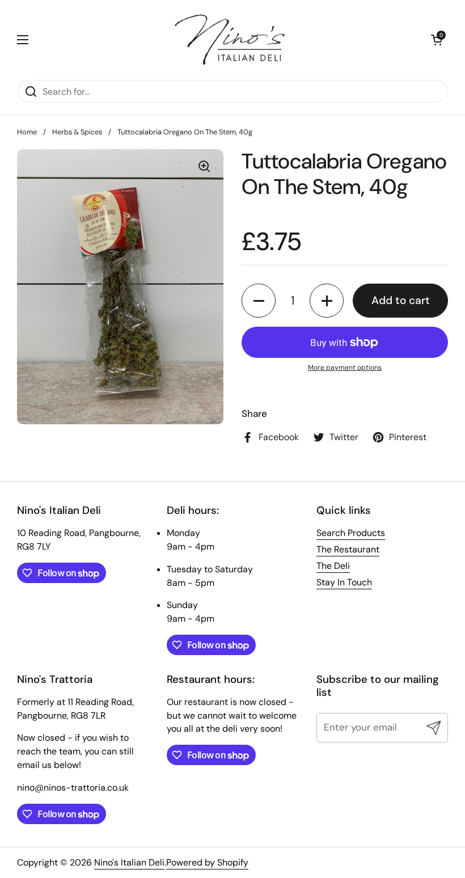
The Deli (333, 566)
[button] (436, 39)
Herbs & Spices (77, 132)
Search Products (350, 533)
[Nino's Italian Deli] (229, 39)
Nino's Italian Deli (129, 862)
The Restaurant (347, 549)
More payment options (345, 367)
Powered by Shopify (207, 862)
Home (27, 132)
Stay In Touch (344, 582)
